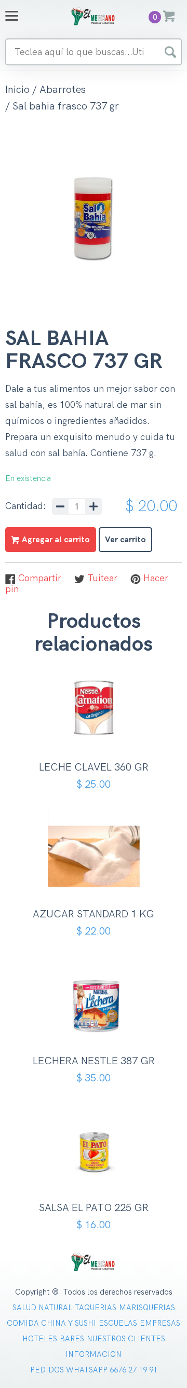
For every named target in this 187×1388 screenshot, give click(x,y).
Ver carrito (125, 540)
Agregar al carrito (97, 732)
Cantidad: (25, 506)
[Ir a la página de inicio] (93, 15)
